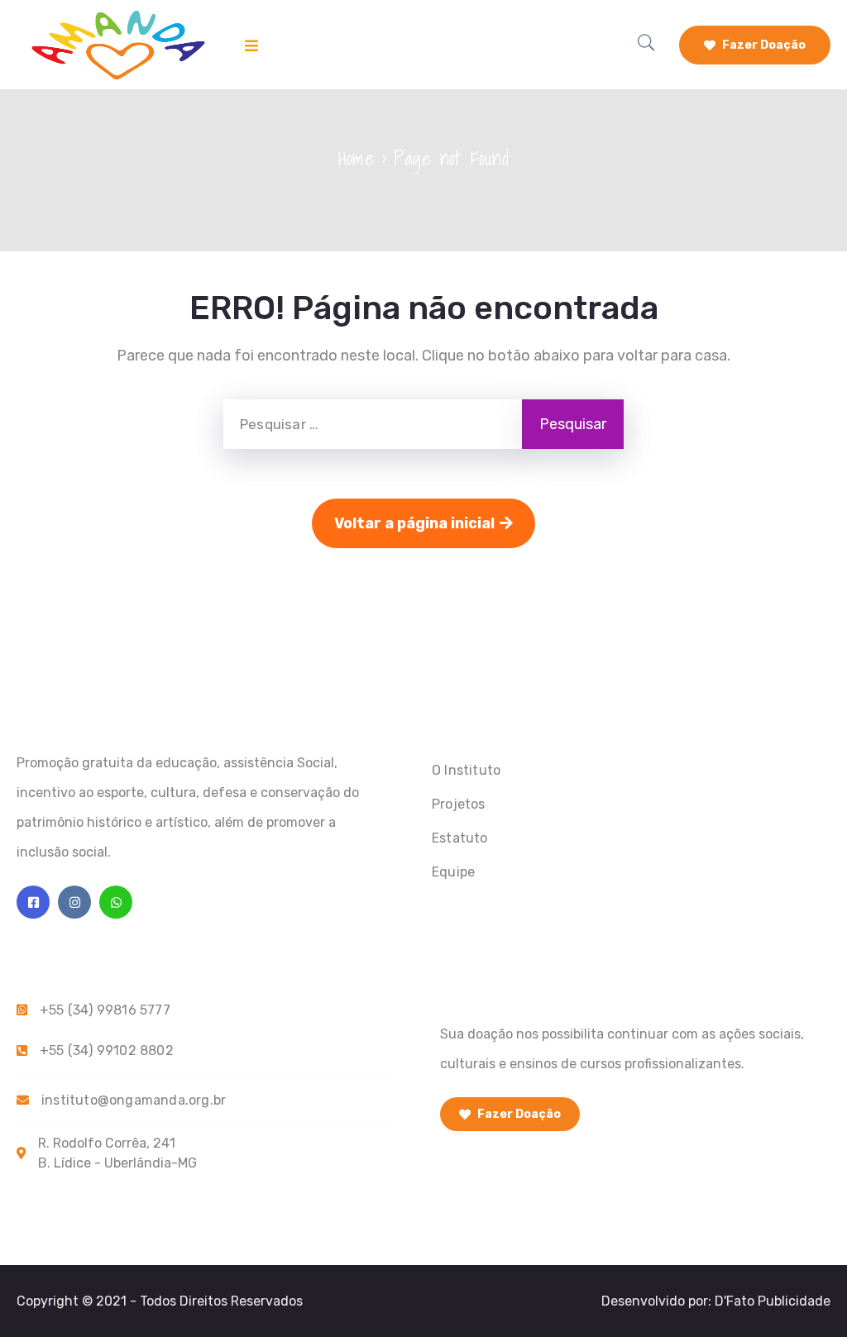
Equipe (453, 872)
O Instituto (466, 770)
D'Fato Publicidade (772, 1301)
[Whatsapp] (115, 902)
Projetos (459, 804)
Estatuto (460, 838)
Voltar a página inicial (414, 523)
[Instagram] (74, 902)
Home (356, 158)
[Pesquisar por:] (372, 424)
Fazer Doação (763, 45)
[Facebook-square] (33, 902)
